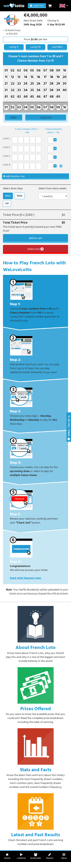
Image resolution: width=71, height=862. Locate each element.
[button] (63, 6)
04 (26, 71)
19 (58, 77)
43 (19, 97)
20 (64, 77)
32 (12, 90)
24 (25, 84)
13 (19, 77)
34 (25, 90)
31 (6, 90)
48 (52, 97)
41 (6, 97)
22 (12, 84)
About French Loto (36, 647)
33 (19, 90)
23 (19, 84)
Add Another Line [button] (15, 176)
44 (26, 97)
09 (58, 71)
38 (51, 90)
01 (6, 71)
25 (32, 84)
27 (45, 84)
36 (38, 90)
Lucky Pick (45, 118)
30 (64, 84)
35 (32, 90)
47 (45, 97)
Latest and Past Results (35, 834)
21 (6, 84)
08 (52, 71)
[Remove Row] (61, 166)
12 (12, 77)
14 (25, 77)
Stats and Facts (35, 769)
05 (32, 71)
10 (64, 71)
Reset (14, 118)
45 (32, 97)
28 (51, 84)
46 (39, 97)
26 (38, 84)
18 (51, 77)
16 (38, 77)
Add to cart (35, 238)
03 (19, 71)
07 (45, 71)
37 (45, 90)
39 (58, 90)
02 (12, 71)
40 (65, 90)
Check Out (33, 249)
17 (45, 77)
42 (12, 97)
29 (58, 84)
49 (58, 97)
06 (39, 71)
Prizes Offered (35, 708)
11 (6, 77)
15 (32, 77)
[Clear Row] (55, 140)
